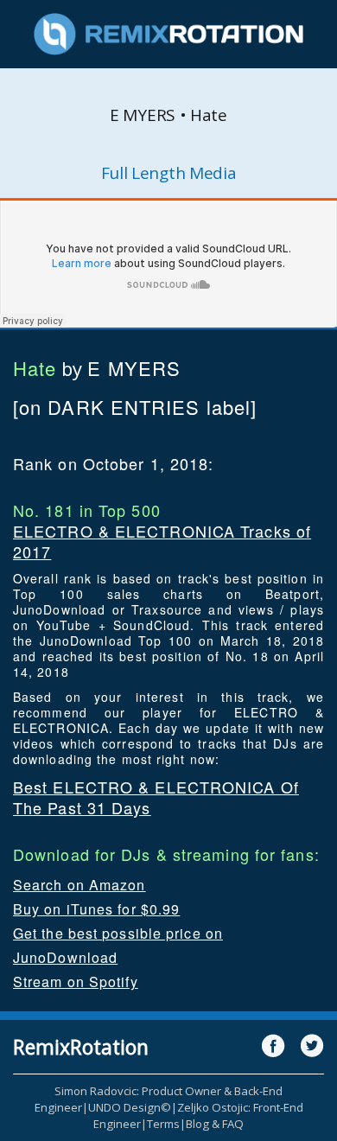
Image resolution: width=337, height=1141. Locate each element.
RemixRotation (81, 1047)
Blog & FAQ (215, 1123)
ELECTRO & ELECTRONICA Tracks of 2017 (162, 541)
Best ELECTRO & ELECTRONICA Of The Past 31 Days (156, 797)
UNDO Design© (129, 1107)
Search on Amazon (79, 885)
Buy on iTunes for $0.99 (96, 909)
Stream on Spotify (75, 981)
